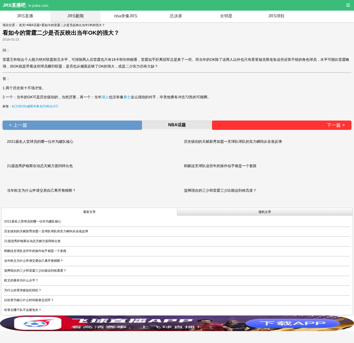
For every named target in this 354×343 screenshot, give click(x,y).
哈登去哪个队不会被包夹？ (22, 310)
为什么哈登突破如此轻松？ (22, 290)
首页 (22, 25)
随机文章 (265, 212)
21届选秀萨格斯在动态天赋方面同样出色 (40, 166)
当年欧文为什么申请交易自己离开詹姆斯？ (41, 190)
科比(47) (52, 106)
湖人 (105, 97)
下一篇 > (336, 125)
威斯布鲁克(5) (36, 106)
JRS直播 (25, 16)
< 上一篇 (18, 125)
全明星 (226, 16)
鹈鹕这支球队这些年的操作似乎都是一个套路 (220, 166)
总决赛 (176, 16)
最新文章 (89, 212)
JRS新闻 (75, 16)
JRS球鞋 (276, 16)
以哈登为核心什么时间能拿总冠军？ (29, 300)
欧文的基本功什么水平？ (21, 280)
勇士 (127, 97)
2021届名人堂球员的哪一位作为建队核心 (40, 141)
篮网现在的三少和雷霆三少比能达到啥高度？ (220, 190)
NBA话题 (33, 25)
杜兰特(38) (19, 106)
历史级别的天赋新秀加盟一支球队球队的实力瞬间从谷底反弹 (233, 141)
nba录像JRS (125, 16)
